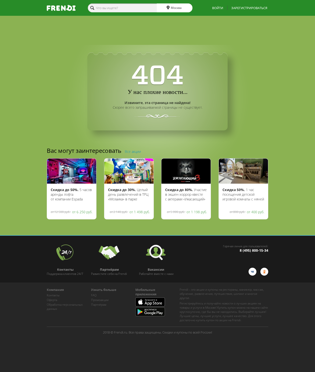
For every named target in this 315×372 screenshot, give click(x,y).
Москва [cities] (176, 8)
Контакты (53, 295)
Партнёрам (98, 304)
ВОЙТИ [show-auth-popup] (217, 8)
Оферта (52, 300)
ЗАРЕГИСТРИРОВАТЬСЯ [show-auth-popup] (249, 8)
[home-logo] (61, 8)
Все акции (133, 151)
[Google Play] (150, 315)
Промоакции (100, 300)
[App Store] (150, 305)
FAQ (93, 295)
